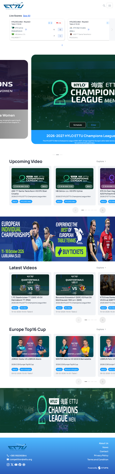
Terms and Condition (97, 459)
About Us (103, 443)
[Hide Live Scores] (62, 45)
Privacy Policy (101, 455)
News (105, 447)
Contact (104, 451)
